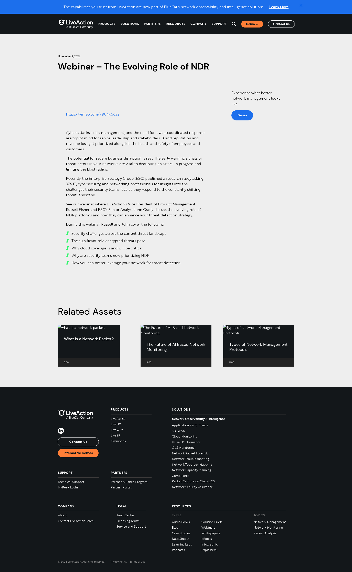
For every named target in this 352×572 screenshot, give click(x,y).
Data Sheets (180, 539)
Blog (175, 527)
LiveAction (76, 24)
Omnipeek (118, 441)
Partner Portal (121, 487)
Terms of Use (137, 561)
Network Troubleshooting (190, 459)
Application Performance (190, 425)
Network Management (270, 522)
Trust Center (125, 515)
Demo (242, 115)
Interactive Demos (78, 453)
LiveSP (115, 435)
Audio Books (181, 522)
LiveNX (116, 424)
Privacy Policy (118, 561)
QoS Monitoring (183, 447)
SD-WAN (178, 431)
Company (66, 506)
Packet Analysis (265, 533)
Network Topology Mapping (192, 464)
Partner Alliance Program (129, 482)
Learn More (279, 6)
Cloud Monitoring (184, 436)
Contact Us (281, 24)
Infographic (209, 544)
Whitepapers (210, 533)
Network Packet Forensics (191, 453)
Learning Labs (182, 544)
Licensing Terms (128, 521)
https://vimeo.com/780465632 (92, 114)
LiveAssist (118, 419)
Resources (181, 506)
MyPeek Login (68, 487)
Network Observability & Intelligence (198, 419)
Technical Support (71, 482)
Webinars (208, 527)
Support (219, 23)
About (62, 515)
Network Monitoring (268, 527)
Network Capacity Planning (191, 470)
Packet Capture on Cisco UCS (193, 481)
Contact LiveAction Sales (76, 521)
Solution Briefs (211, 522)
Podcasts (178, 550)
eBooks (206, 539)
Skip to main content (20, 4)
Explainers (209, 550)
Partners (152, 23)
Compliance (180, 476)
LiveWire (117, 430)
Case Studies (181, 533)
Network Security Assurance (192, 487)
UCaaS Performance (186, 442)
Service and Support (131, 526)
